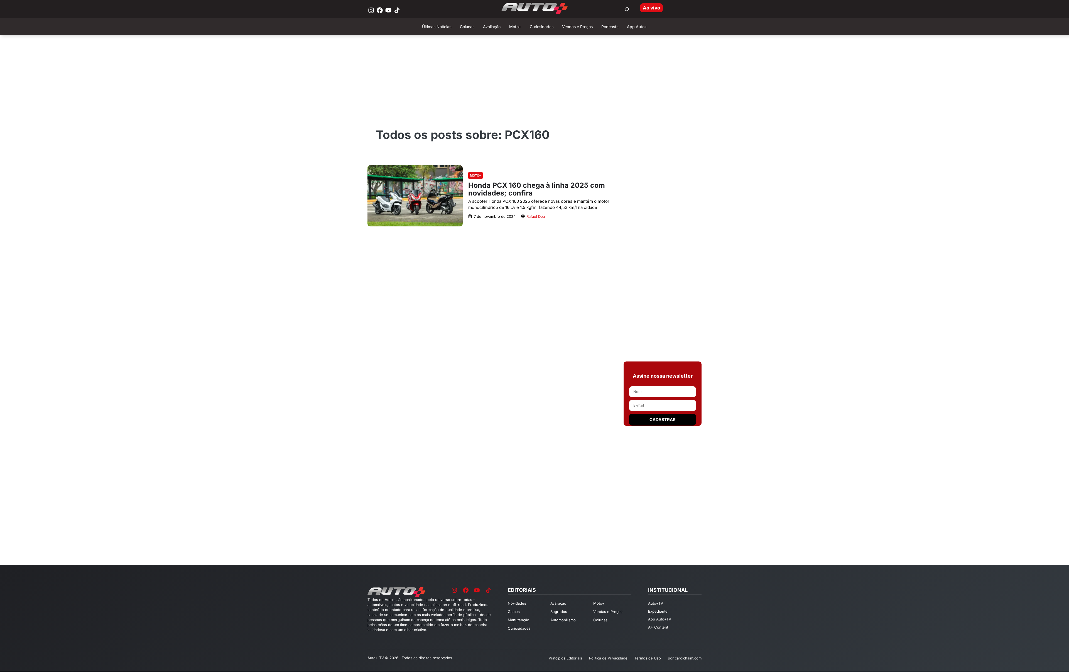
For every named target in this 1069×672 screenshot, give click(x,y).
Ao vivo (651, 8)
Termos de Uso (647, 658)
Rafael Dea (535, 216)
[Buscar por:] (627, 9)
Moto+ (475, 175)
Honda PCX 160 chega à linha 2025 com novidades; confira (536, 189)
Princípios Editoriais (565, 658)
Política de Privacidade (608, 658)
